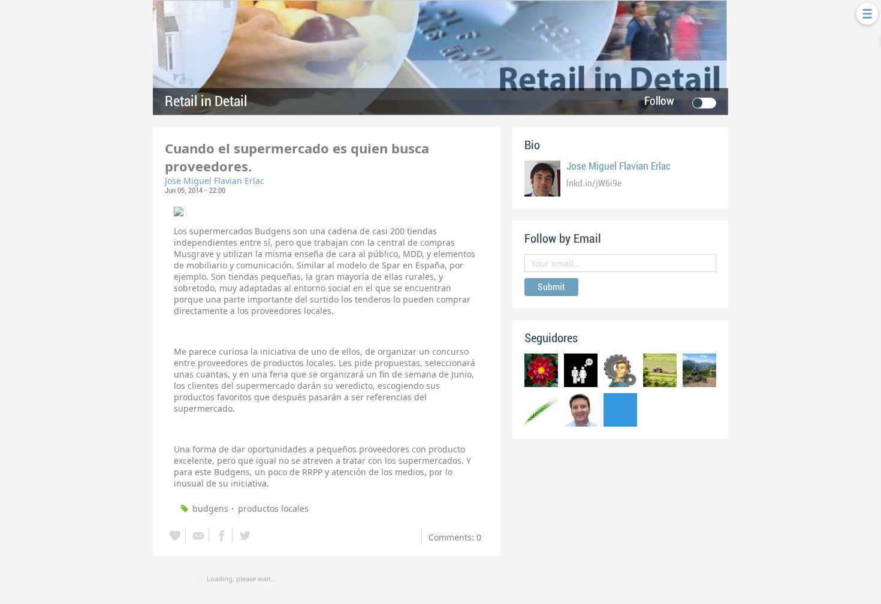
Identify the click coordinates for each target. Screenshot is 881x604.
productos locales (273, 508)
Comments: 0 (455, 537)
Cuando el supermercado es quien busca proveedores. (297, 157)
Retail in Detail (206, 101)
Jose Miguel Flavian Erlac (214, 180)
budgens (210, 508)
